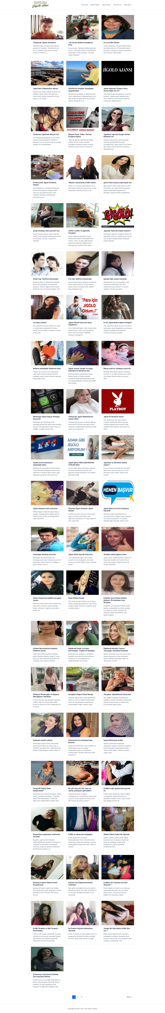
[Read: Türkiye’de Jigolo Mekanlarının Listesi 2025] (82, 401)
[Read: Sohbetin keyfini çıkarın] (47, 725)
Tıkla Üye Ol (117, 5)
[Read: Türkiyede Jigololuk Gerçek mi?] (47, 119)
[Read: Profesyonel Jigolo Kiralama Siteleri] (47, 167)
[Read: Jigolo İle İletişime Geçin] (117, 401)
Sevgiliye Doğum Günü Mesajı (80, 694)
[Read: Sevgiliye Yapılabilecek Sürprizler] (117, 679)
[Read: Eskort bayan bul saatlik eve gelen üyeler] (47, 582)
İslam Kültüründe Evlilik (113, 740)
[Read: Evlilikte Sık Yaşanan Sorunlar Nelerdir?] (117, 867)
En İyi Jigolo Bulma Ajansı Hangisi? (118, 323)
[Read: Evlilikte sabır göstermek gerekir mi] (117, 773)
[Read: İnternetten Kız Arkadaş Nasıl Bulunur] (82, 725)
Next (129, 997)
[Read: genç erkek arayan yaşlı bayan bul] (117, 167)
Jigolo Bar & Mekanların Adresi (45, 88)
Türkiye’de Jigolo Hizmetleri (44, 43)
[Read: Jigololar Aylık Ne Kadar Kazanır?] (117, 215)
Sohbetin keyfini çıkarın (42, 740)
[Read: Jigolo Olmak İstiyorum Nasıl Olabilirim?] (82, 307)
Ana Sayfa (84, 5)
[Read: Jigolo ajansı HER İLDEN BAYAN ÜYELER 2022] (82, 447)
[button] (132, 4)
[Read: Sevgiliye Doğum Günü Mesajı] (82, 679)
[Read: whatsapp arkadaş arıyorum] (47, 539)
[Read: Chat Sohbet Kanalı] (82, 582)
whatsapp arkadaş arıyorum (44, 554)
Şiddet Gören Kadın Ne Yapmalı (116, 834)
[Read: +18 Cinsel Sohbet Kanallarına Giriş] (82, 27)
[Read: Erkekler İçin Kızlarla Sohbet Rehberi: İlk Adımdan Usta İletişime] (117, 582)
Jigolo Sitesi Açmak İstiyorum (80, 554)
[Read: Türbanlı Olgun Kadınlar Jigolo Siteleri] (82, 493)
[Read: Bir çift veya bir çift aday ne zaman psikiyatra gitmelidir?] (82, 773)
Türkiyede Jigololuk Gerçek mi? (46, 134)
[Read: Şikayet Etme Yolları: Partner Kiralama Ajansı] (82, 119)
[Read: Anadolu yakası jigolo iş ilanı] (117, 539)
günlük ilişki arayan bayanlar (115, 279)
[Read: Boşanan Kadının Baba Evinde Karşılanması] (47, 867)
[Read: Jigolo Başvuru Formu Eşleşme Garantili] (117, 493)
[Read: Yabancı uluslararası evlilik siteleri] (82, 167)
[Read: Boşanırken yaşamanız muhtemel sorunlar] (47, 819)
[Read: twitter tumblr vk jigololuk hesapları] (82, 215)
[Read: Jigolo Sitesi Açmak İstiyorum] (82, 539)
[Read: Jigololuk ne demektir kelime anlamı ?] (117, 447)
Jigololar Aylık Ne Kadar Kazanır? (117, 231)
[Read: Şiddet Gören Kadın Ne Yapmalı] (117, 819)
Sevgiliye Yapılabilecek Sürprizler (117, 694)
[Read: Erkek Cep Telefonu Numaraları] (47, 263)
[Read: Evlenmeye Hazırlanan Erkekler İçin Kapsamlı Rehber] (47, 959)
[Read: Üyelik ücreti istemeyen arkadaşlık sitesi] (47, 447)
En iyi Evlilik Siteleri (111, 43)
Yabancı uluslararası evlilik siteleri (82, 183)
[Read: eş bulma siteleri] (47, 307)
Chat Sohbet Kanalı (76, 598)
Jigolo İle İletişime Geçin (114, 417)
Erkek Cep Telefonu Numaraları (46, 279)
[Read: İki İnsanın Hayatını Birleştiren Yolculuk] (82, 913)
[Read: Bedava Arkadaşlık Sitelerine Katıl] (47, 353)
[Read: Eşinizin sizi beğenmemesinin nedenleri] (82, 867)
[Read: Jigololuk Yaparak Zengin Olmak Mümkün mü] (117, 119)
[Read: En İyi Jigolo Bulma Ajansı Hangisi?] (117, 307)
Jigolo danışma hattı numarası (45, 508)
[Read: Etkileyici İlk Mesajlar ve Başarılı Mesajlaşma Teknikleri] (47, 679)
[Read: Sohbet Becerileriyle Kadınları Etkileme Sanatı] (47, 633)
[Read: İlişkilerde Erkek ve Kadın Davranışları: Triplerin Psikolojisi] (82, 633)
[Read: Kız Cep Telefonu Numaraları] (82, 263)
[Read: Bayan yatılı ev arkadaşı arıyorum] (117, 353)
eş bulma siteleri (40, 323)
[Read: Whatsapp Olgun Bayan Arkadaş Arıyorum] (47, 401)
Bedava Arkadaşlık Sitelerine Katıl (47, 368)
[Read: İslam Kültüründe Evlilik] (117, 725)
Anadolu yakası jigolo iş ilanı (115, 554)
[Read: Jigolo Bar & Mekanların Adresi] (47, 73)
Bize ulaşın (127, 5)
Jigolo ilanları (106, 5)
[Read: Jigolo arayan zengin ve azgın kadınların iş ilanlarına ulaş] (82, 353)
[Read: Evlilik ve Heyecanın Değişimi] (82, 819)
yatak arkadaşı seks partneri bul (46, 231)
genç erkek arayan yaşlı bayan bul (118, 183)
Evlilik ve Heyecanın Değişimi (80, 834)
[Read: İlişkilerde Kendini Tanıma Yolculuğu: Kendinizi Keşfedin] (117, 633)
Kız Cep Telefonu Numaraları (80, 279)
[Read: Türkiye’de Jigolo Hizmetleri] (47, 27)
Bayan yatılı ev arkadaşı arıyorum (117, 368)
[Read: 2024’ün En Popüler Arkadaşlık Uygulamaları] (82, 73)
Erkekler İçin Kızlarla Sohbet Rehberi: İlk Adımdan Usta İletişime (115, 600)
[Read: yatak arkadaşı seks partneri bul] (47, 215)
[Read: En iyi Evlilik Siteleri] (117, 27)
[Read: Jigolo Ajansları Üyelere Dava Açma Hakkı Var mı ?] (117, 73)
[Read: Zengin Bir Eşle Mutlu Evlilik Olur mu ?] (117, 913)
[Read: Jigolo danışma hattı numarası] (47, 493)
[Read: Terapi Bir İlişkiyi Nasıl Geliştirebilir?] (47, 773)
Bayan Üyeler (95, 5)
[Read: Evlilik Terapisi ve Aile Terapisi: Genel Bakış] (47, 913)
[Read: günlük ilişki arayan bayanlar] (117, 263)
